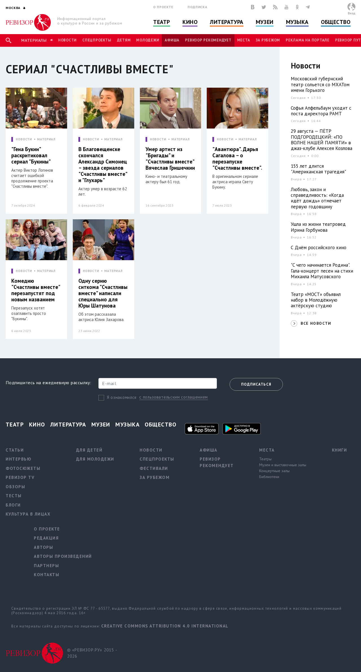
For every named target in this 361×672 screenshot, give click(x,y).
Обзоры (15, 486)
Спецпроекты (96, 40)
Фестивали (154, 468)
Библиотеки (269, 476)
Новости (67, 40)
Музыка (297, 22)
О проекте (163, 7)
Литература (226, 22)
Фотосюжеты (23, 468)
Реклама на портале (307, 40)
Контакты (46, 574)
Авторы (43, 547)
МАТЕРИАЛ (46, 139)
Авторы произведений (63, 556)
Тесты (14, 495)
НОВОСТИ (24, 139)
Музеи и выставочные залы (282, 464)
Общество (335, 22)
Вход (351, 13)
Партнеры (46, 565)
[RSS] (275, 7)
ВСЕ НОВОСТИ (316, 323)
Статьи (15, 450)
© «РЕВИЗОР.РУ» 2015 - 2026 (92, 653)
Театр (161, 22)
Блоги (13, 505)
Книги (339, 450)
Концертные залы (274, 470)
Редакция (46, 538)
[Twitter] (263, 7)
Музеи (265, 22)
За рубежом (268, 40)
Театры (265, 458)
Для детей (89, 450)
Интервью (18, 459)
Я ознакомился (122, 397)
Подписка (197, 7)
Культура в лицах (28, 514)
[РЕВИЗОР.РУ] (28, 22)
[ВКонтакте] (252, 7)
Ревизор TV (20, 477)
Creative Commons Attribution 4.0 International (164, 626)
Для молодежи (95, 459)
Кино (189, 22)
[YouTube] (287, 7)
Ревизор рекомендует (208, 40)
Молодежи (147, 40)
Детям (124, 40)
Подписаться (256, 384)
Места (243, 40)
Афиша (172, 40)
